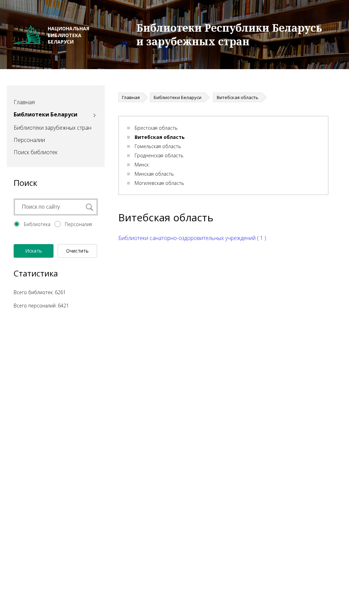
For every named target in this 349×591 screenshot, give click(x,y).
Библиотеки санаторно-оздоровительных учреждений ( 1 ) (192, 238)
